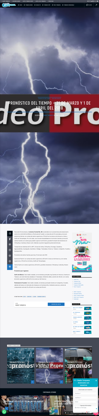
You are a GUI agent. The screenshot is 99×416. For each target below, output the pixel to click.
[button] (4, 412)
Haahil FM (38, 5)
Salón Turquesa (6, 1)
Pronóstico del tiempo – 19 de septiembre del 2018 (19, 381)
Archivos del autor (56, 321)
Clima (34, 313)
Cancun (29, 313)
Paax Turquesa (57, 5)
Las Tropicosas (76, 329)
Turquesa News (29, 5)
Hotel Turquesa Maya (28, 1)
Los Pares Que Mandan (78, 343)
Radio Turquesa (48, 123)
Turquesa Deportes (77, 334)
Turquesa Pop (47, 5)
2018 (24, 313)
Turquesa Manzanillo (69, 5)
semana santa (41, 313)
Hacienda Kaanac (16, 1)
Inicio (21, 5)
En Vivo (90, 5)
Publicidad (51, 1)
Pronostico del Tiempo (44, 106)
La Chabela (75, 338)
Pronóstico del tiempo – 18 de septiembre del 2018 (48, 381)
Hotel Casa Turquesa (41, 1)
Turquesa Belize (77, 299)
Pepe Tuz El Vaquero (77, 324)
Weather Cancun (56, 106)
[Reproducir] (65, 413)
